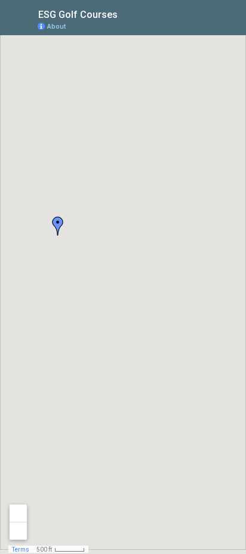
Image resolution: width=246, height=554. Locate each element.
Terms (20, 549)
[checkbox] (127, 13)
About (56, 26)
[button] (58, 226)
